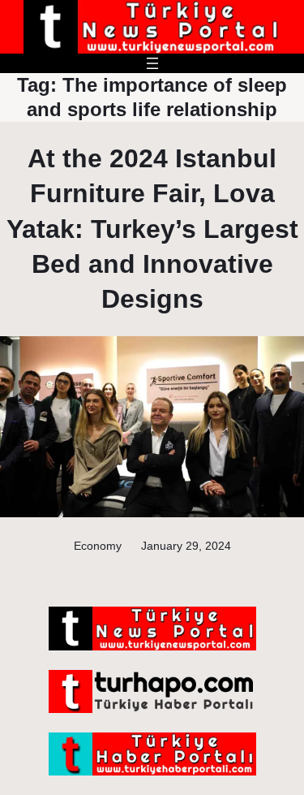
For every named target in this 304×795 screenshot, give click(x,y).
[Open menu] (152, 63)
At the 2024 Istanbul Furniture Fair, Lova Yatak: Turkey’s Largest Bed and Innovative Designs (152, 228)
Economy (98, 545)
